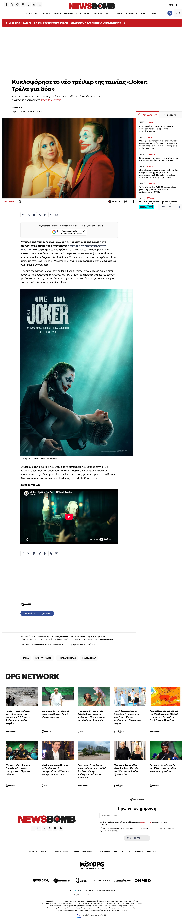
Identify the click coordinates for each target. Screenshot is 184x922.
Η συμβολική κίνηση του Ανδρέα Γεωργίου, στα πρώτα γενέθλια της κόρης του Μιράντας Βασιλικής (92, 715)
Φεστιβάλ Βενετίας (52, 99)
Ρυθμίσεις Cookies (103, 851)
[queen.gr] (82, 880)
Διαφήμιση (151, 851)
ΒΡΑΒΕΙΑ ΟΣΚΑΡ (89, 658)
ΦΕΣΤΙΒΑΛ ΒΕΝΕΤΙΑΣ (67, 658)
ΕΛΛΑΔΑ (46, 13)
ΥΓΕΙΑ (78, 13)
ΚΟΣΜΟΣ (87, 13)
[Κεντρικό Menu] (178, 13)
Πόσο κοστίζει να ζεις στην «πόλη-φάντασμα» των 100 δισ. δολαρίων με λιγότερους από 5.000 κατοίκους (92, 771)
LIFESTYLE (109, 13)
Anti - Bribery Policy (122, 851)
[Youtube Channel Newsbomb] (34, 4)
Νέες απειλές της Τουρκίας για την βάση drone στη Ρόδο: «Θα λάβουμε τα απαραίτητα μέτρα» (156, 128)
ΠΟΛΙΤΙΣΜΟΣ (9, 201)
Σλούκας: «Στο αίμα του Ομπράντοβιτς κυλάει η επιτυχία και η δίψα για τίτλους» (18, 770)
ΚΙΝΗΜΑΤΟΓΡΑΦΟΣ (43, 658)
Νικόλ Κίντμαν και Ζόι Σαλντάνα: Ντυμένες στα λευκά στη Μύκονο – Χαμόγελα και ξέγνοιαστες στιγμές (127, 717)
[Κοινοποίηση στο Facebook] (22, 214)
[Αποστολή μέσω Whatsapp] (39, 214)
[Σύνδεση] (170, 13)
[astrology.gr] (102, 880)
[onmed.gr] (143, 880)
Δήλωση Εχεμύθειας (62, 851)
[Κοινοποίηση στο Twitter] (28, 214)
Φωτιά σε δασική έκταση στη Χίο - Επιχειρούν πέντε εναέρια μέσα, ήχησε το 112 (77, 22)
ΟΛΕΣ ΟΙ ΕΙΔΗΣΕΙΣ (33, 13)
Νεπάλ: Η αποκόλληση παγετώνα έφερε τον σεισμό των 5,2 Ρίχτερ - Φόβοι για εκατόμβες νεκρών (18, 717)
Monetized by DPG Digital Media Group (100, 890)
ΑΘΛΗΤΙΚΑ (97, 13)
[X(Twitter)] (12, 4)
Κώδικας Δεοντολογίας (83, 851)
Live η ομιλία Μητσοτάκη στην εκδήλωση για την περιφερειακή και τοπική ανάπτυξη (158, 159)
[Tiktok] (28, 4)
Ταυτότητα (33, 851)
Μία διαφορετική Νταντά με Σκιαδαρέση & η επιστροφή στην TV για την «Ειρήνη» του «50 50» (56, 770)
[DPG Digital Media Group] (92, 865)
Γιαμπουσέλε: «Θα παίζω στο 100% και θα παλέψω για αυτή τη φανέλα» (163, 768)
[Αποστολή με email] (56, 214)
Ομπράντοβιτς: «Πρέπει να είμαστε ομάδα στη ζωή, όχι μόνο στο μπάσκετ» (56, 714)
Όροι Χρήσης (45, 851)
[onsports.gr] (61, 880)
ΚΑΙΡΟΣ (120, 13)
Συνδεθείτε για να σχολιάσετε (37, 613)
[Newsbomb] (47, 819)
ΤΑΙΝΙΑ (26, 658)
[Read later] (132, 201)
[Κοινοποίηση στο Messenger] (34, 214)
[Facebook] (6, 4)
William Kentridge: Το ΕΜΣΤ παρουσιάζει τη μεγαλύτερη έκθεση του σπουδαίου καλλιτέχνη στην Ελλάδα (158, 189)
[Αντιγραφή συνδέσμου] (125, 201)
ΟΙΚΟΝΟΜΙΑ (68, 13)
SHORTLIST (144, 13)
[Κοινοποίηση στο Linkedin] (45, 214)
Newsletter (41, 644)
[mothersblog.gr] (122, 880)
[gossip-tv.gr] (41, 880)
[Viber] (17, 4)
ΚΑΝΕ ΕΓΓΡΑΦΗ (134, 838)
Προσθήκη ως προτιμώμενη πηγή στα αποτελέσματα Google (71, 232)
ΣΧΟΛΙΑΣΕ (116, 201)
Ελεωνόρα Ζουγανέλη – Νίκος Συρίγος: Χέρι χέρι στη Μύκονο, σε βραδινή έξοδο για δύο (126, 770)
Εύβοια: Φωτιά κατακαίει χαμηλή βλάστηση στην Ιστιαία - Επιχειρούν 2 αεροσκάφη (158, 202)
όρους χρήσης (146, 822)
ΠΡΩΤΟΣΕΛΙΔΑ (131, 13)
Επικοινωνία (138, 851)
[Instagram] (23, 4)
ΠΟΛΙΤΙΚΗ (57, 13)
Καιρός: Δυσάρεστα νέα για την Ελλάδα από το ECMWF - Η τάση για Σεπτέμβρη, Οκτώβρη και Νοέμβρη (164, 715)
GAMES (155, 13)
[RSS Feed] (39, 4)
